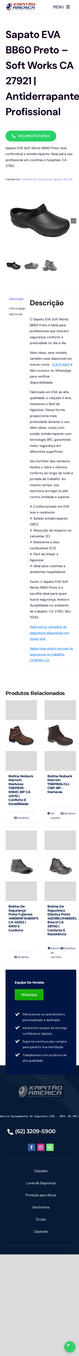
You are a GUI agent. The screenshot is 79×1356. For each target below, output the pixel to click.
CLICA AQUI (61, 364)
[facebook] (31, 1147)
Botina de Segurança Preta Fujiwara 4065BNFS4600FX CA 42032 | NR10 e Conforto (23, 918)
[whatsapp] (50, 1147)
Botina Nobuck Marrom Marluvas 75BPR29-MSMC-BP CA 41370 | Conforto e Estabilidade (20, 790)
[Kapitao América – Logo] (21, 4)
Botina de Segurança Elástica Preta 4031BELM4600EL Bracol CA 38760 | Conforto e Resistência (62, 920)
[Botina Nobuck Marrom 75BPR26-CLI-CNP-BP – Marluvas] (60, 735)
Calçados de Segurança (36, 179)
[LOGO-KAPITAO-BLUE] (41, 1086)
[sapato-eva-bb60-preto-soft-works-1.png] (41, 220)
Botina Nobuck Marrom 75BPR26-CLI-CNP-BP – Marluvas (59, 784)
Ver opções (55, 815)
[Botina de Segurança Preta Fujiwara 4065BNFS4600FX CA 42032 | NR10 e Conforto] (21, 866)
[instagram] (40, 1147)
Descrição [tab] (16, 299)
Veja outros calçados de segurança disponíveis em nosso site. (49, 633)
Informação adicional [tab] (16, 311)
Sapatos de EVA (63, 179)
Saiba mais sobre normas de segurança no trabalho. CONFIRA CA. (51, 654)
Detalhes (23, 817)
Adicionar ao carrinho (55, 952)
